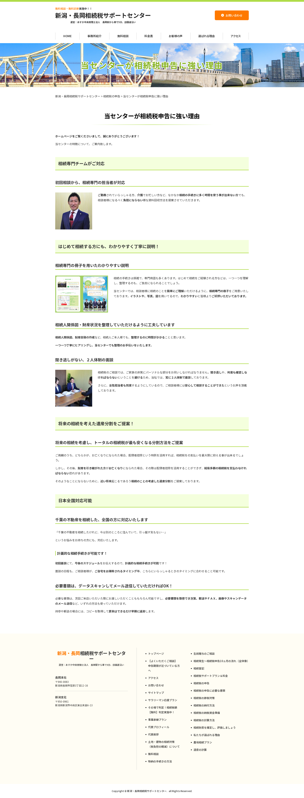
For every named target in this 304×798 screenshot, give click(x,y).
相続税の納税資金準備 (207, 713)
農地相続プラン (203, 742)
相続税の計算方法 (204, 720)
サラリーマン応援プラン (162, 700)
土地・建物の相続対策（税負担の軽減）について (164, 744)
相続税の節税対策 (204, 698)
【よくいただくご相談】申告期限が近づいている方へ (164, 665)
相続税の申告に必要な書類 (209, 690)
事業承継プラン (157, 719)
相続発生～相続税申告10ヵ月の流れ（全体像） (221, 661)
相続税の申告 (201, 683)
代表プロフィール (158, 727)
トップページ (156, 653)
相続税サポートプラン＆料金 (211, 676)
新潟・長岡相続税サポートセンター (103, 15)
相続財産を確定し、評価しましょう (215, 727)
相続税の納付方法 (204, 705)
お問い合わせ (156, 685)
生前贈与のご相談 (204, 653)
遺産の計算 (200, 750)
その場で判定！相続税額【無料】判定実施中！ (162, 710)
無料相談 (153, 754)
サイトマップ (156, 692)
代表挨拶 (153, 734)
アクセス (153, 678)
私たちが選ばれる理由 (207, 735)
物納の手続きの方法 (160, 761)
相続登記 (199, 668)
